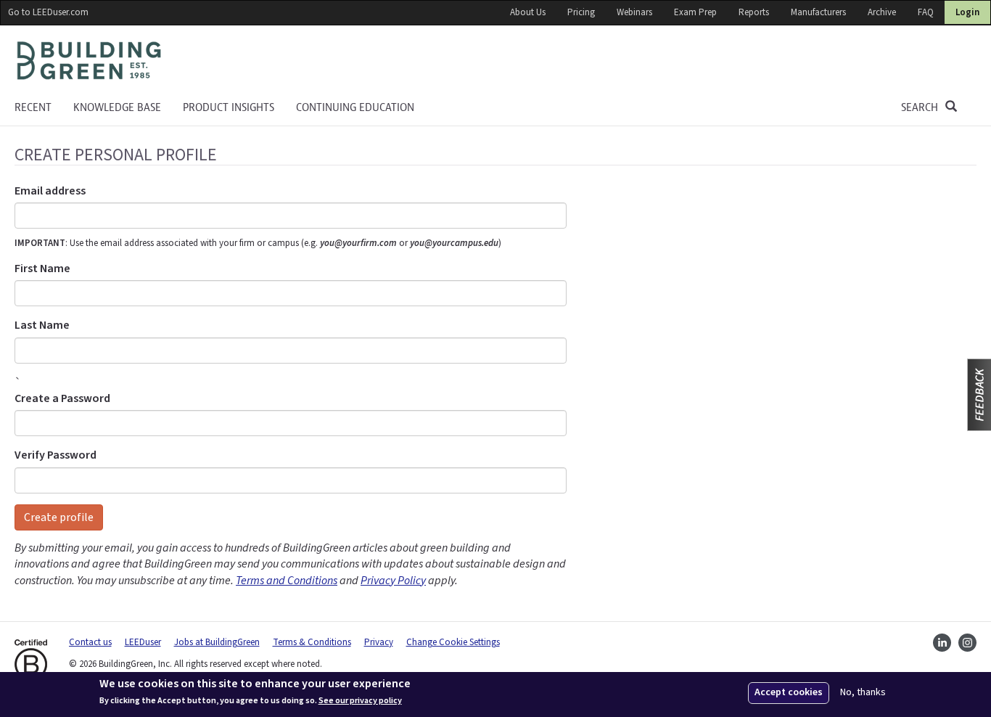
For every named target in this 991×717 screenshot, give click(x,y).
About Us (528, 12)
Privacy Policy (393, 581)
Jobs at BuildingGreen (217, 642)
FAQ (926, 12)
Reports (754, 12)
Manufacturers (818, 12)
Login (967, 12)
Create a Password (62, 398)
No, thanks (863, 693)
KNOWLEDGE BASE (117, 107)
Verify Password (55, 455)
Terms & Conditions (312, 642)
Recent (33, 107)
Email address (50, 191)
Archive (882, 12)
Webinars (634, 12)
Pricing (581, 12)
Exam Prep (695, 12)
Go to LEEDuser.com (48, 12)
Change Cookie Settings (453, 642)
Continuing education (355, 107)
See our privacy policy (360, 701)
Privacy (378, 642)
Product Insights (228, 107)
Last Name (42, 325)
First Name (42, 268)
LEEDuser (143, 642)
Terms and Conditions (286, 581)
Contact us (90, 642)
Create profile (59, 517)
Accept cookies (788, 692)
